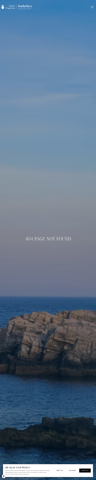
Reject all (60, 470)
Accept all (85, 470)
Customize (72, 470)
